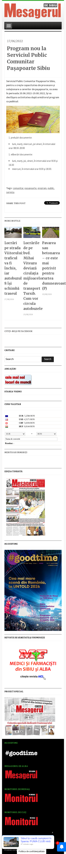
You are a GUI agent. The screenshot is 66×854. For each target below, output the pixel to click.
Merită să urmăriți (15, 452)
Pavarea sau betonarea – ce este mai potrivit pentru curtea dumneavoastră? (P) (50, 266)
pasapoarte (31, 188)
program (42, 188)
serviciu (10, 192)
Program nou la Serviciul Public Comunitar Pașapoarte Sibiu (28, 58)
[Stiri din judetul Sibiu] (32, 10)
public (51, 188)
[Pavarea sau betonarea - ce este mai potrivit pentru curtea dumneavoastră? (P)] (50, 233)
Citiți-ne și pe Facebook (18, 331)
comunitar (18, 188)
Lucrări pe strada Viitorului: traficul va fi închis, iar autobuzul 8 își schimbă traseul (12, 268)
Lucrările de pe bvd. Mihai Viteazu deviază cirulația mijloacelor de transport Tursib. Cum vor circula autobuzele (31, 276)
